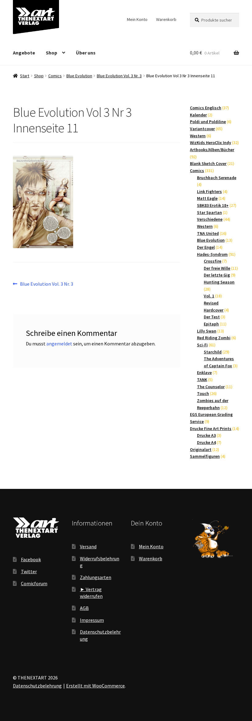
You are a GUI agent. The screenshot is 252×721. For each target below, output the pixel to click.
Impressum (92, 620)
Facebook (31, 559)
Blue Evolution (79, 76)
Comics (55, 76)
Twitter (29, 571)
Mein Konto (137, 19)
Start (24, 76)
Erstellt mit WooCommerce (95, 686)
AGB (84, 608)
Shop (51, 53)
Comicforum (34, 583)
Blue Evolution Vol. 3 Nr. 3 (119, 76)
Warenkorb (166, 19)
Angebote (24, 53)
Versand (88, 546)
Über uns (86, 53)
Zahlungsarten (95, 577)
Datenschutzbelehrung (37, 686)
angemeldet (59, 343)
